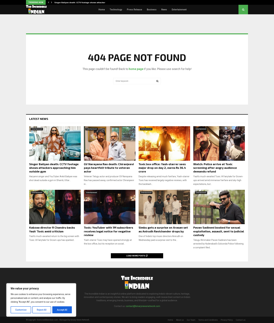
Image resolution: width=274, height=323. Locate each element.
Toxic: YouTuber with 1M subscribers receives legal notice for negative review (108, 231)
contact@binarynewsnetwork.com (143, 306)
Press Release (134, 9)
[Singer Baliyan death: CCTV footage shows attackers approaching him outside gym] (55, 143)
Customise (20, 310)
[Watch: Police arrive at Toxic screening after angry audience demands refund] (219, 143)
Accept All (62, 310)
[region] (41, 300)
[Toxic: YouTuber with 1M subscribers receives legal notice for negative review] (109, 207)
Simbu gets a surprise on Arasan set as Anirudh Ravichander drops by (163, 229)
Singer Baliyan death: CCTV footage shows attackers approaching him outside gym (54, 167)
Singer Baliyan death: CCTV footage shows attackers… (81, 2)
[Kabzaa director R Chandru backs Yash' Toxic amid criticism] (55, 207)
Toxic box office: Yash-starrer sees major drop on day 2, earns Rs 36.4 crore (162, 167)
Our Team (191, 320)
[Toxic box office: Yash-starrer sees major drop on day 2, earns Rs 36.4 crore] (164, 143)
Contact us (240, 320)
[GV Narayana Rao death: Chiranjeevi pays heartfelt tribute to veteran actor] (109, 143)
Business (152, 9)
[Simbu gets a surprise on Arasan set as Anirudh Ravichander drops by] (164, 207)
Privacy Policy (227, 320)
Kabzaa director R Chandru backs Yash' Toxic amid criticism (52, 229)
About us (180, 320)
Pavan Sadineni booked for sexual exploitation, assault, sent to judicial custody (218, 231)
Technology (116, 9)
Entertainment (179, 9)
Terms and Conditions (208, 320)
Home (101, 9)
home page (136, 69)
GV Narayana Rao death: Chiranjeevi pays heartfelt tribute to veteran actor (109, 167)
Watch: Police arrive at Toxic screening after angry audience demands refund (215, 167)
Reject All (41, 310)
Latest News (38, 118)
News (164, 9)
